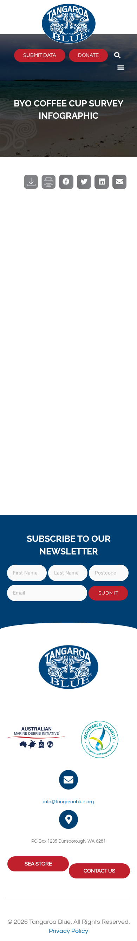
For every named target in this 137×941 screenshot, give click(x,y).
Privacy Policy (68, 931)
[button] (117, 55)
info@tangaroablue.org (68, 801)
